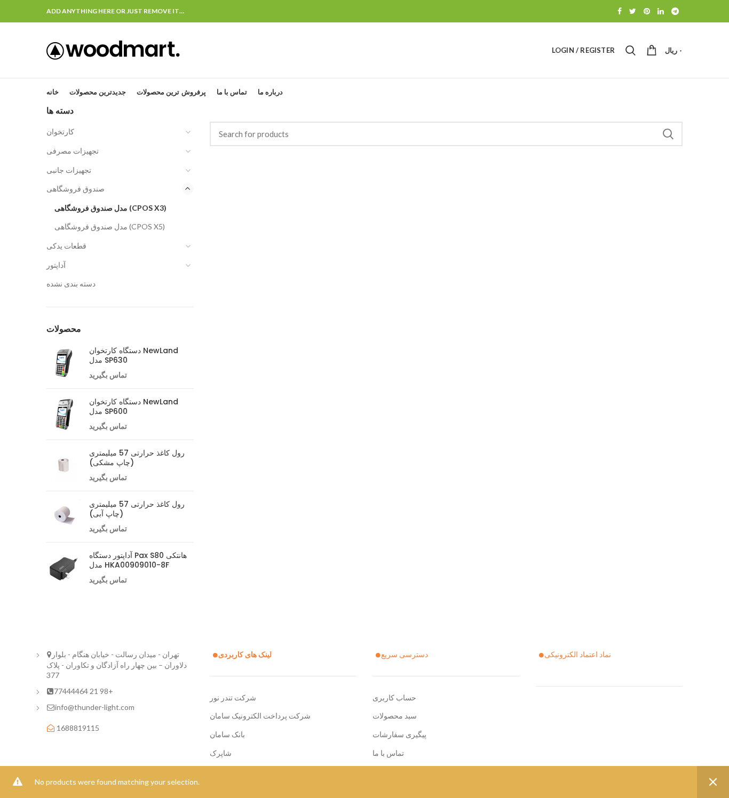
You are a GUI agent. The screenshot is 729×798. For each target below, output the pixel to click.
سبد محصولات (395, 715)
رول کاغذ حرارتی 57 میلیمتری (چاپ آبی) (137, 508)
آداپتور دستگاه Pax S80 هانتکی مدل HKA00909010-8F (138, 560)
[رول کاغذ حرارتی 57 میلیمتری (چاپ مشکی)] (63, 465)
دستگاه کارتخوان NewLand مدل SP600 (133, 406)
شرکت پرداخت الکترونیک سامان (260, 715)
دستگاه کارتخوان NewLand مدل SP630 (133, 355)
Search (668, 134)
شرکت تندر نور (233, 697)
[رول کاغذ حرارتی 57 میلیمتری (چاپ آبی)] (63, 516)
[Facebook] (619, 11)
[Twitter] (632, 11)
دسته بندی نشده (71, 283)
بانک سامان (227, 734)
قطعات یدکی (66, 245)
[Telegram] (675, 11)
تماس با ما (388, 752)
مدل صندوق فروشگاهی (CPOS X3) (110, 207)
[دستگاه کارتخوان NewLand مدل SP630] (63, 363)
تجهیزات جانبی (68, 169)
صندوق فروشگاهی (75, 188)
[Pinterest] (647, 11)
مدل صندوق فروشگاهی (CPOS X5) (109, 226)
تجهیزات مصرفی (72, 150)
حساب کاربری (394, 697)
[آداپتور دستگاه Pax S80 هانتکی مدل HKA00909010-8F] (63, 567)
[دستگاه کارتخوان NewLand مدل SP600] (63, 414)
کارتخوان (60, 131)
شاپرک (221, 752)
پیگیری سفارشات (399, 734)
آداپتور (56, 264)
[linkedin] (661, 11)
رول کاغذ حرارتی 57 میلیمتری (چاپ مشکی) (137, 457)
